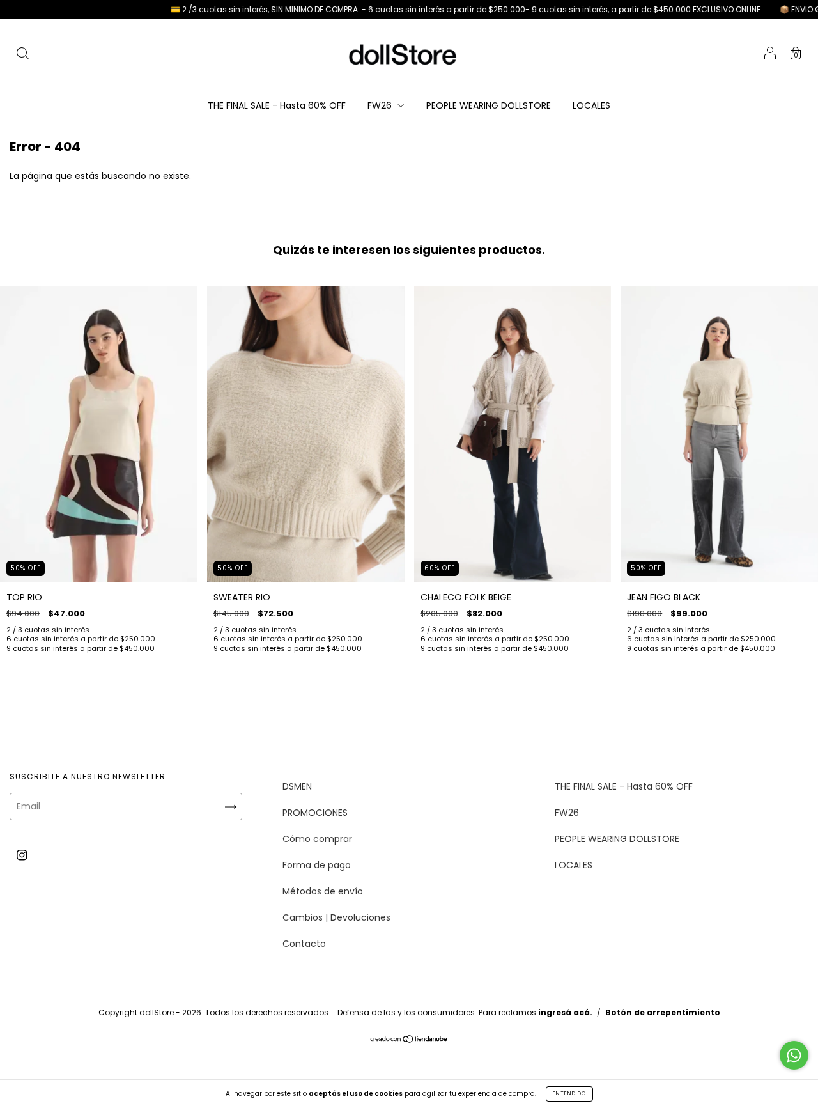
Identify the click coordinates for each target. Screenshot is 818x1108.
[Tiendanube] (409, 1040)
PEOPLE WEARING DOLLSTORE (488, 105)
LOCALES (591, 105)
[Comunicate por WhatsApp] (794, 1055)
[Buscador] (22, 55)
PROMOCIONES (315, 812)
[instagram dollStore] (22, 854)
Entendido (569, 1093)
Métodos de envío (322, 891)
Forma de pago (316, 865)
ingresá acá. (565, 1012)
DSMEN (297, 786)
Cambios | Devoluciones (336, 917)
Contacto (304, 943)
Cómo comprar (317, 838)
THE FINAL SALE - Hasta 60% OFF (277, 105)
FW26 (380, 105)
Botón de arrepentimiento (662, 1012)
